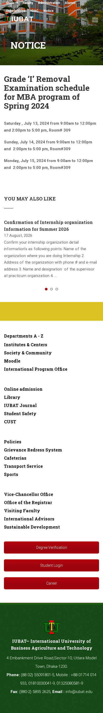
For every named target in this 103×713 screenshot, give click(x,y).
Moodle (12, 361)
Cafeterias (15, 458)
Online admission (23, 389)
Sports (11, 474)
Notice (48, 11)
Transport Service (23, 466)
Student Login (51, 565)
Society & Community (28, 352)
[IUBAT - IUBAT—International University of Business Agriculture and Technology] (19, 20)
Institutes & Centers (25, 344)
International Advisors (29, 518)
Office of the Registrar (28, 502)
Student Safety (20, 413)
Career (51, 583)
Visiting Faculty (22, 510)
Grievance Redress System (33, 450)
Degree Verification (51, 547)
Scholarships (16, 11)
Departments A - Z (23, 336)
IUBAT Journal (20, 405)
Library (12, 397)
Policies (12, 441)
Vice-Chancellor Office (28, 494)
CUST (10, 421)
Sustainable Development (32, 527)
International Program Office (35, 369)
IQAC (34, 11)
